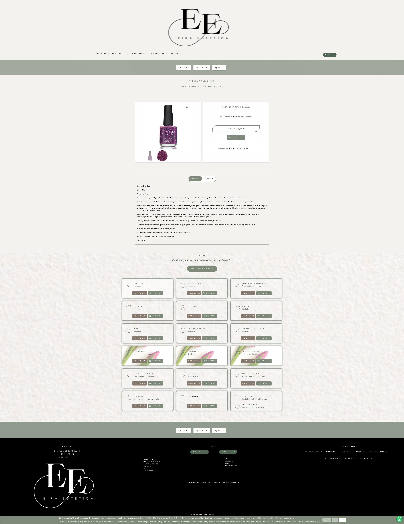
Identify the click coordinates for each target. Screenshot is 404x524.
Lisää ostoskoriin (236, 138)
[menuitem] (100, 53)
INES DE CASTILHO (250, 404)
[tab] (195, 179)
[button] (187, 107)
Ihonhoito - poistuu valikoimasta (254, 399)
